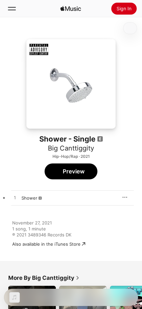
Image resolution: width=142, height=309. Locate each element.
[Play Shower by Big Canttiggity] (14, 198)
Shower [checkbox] (29, 198)
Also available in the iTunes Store (46, 244)
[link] (44, 277)
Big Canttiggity (71, 148)
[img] (70, 9)
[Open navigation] (12, 8)
